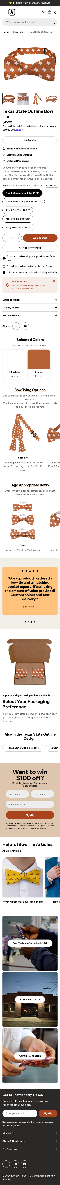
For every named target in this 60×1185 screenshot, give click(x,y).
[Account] (43, 12)
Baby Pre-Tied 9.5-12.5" (18, 227)
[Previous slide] (25, 622)
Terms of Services (44, 1122)
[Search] (53, 22)
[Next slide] (34, 622)
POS (30, 1175)
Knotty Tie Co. (19, 1175)
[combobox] (30, 22)
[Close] (54, 281)
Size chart (52, 185)
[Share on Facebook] (16, 326)
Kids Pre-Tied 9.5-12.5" (18, 218)
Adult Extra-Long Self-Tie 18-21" (24, 201)
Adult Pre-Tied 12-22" (18, 210)
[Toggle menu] (4, 12)
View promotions (25, 289)
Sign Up (30, 815)
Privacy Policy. (14, 1125)
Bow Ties (18, 31)
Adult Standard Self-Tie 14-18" (22, 192)
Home (5, 31)
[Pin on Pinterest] (25, 326)
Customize (30, 140)
